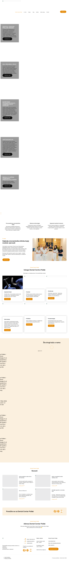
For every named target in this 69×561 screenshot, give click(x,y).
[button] (34, 213)
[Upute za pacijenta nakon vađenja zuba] (43, 481)
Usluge (29, 12)
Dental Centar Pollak (18, 12)
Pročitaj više (51, 298)
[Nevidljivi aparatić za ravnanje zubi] (43, 494)
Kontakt (48, 12)
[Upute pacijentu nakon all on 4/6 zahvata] (10, 481)
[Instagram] (58, 511)
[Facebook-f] (55, 511)
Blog (33, 12)
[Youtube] (61, 511)
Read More (12, 232)
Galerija (37, 12)
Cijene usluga (42, 12)
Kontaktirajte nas (7, 38)
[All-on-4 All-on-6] (10, 494)
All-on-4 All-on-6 (22, 490)
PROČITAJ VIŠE (7, 75)
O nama (25, 12)
